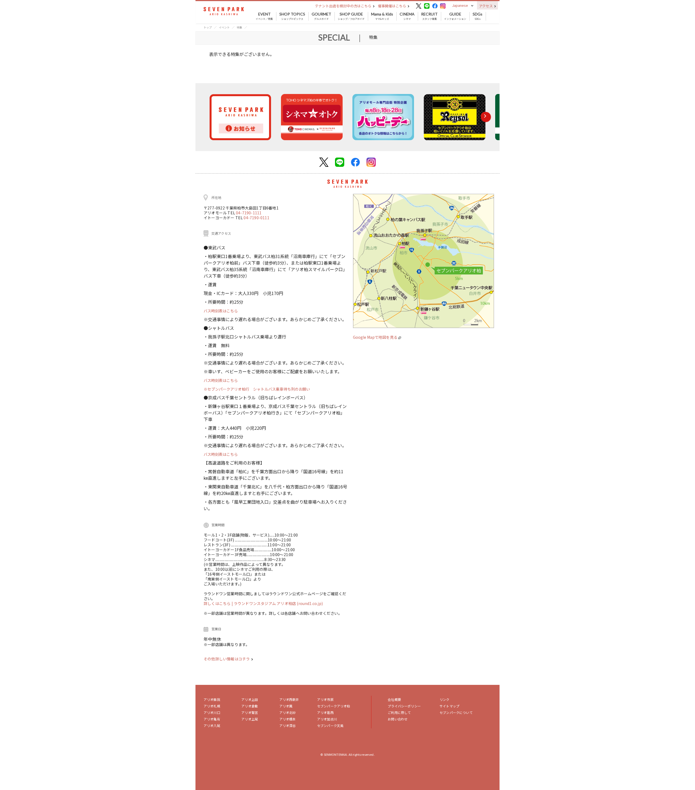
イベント (224, 27)
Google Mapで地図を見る (375, 337)
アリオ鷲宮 (249, 712)
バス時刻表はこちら (221, 311)
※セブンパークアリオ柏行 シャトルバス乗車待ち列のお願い (257, 389)
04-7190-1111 (248, 212)
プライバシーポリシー (404, 706)
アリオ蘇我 (212, 699)
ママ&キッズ (382, 16)
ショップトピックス (292, 16)
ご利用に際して (399, 712)
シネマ (407, 16)
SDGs (477, 16)
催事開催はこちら (392, 5)
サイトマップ (449, 706)
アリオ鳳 (286, 706)
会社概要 (394, 699)
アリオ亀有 (212, 719)
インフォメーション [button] (455, 16)
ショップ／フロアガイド (351, 16)
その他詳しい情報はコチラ (227, 659)
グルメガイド (321, 16)
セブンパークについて (456, 712)
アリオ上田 (249, 699)
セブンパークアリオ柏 (333, 706)
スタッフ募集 (429, 16)
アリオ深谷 (287, 725)
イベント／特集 (264, 16)
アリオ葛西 (325, 712)
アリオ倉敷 (249, 706)
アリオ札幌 (212, 706)
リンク (444, 699)
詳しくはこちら (218, 603)
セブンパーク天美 (330, 725)
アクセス (486, 5)
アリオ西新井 (289, 699)
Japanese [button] (460, 5)
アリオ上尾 (249, 719)
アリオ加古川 (327, 719)
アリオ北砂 (287, 712)
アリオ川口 (212, 712)
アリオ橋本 (287, 719)
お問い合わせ (397, 719)
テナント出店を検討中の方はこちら (343, 5)
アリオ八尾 (212, 725)
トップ (208, 27)
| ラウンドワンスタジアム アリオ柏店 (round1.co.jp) (277, 603)
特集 (239, 27)
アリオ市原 (325, 699)
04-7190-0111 (256, 217)
